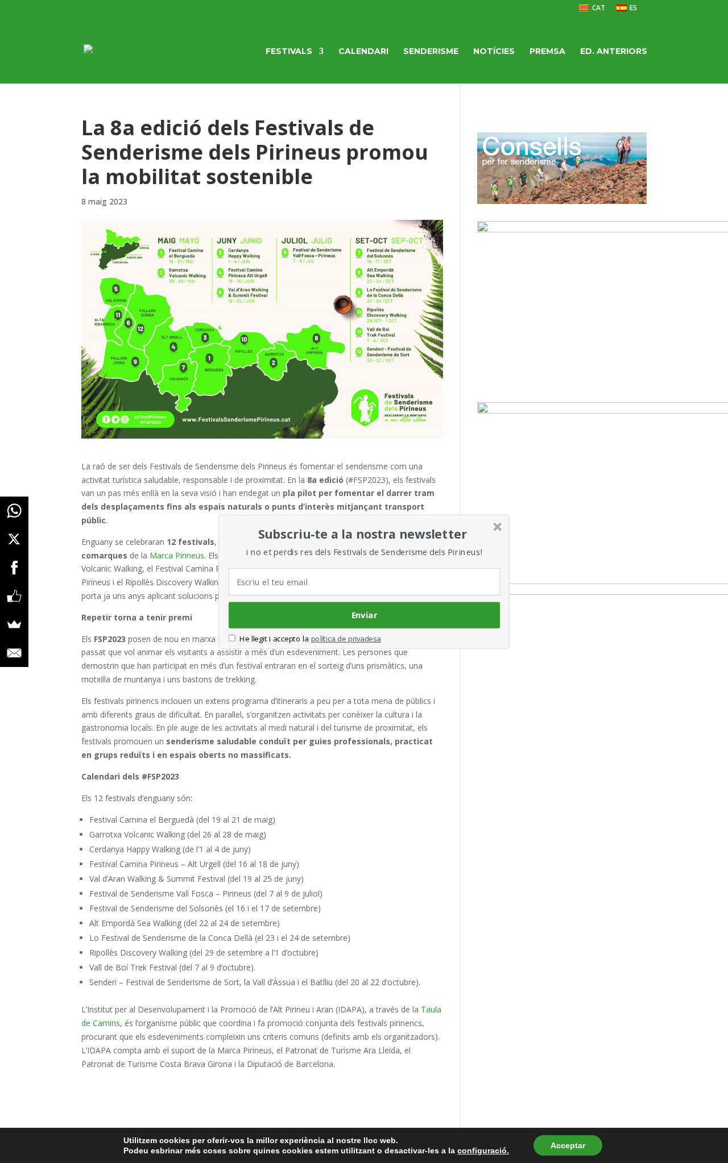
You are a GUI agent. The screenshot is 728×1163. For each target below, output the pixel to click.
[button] (363, 533)
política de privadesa (346, 638)
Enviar (364, 614)
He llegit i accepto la (273, 638)
